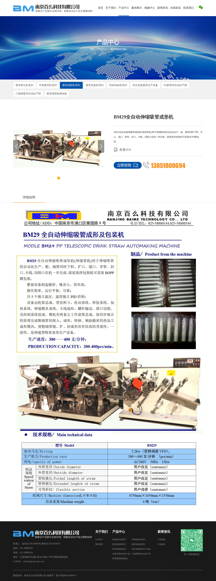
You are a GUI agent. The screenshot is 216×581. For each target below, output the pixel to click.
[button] (101, 146)
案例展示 (136, 7)
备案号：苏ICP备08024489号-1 (62, 575)
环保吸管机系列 (48, 85)
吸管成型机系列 (118, 49)
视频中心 (149, 7)
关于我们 (110, 7)
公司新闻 (161, 539)
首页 (100, 7)
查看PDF (125, 149)
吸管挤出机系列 (24, 85)
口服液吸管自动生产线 (28, 93)
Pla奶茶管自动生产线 (175, 85)
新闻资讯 (162, 7)
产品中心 (123, 7)
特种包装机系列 (118, 85)
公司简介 (99, 539)
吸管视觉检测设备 (57, 93)
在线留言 (175, 7)
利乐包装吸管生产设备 (145, 85)
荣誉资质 (99, 544)
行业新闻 (161, 544)
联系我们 (188, 7)
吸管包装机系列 (95, 85)
